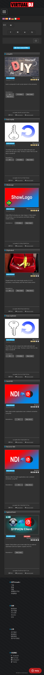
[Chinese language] (18, 19)
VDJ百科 (13, 613)
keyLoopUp (10, 119)
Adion (37, 405)
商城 (12, 587)
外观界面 (14, 593)
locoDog (36, 77)
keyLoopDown (11, 316)
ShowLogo (10, 185)
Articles (13, 615)
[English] (3, 19)
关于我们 (14, 632)
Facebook (15, 656)
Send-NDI (9, 381)
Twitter (14, 662)
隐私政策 (14, 636)
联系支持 (14, 608)
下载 (12, 585)
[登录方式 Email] (11, 25)
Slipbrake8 (10, 250)
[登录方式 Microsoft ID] (17, 32)
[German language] (12, 19)
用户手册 (14, 611)
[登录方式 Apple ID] (25, 32)
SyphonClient (10, 512)
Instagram (15, 660)
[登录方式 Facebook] (11, 32)
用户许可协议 (15, 638)
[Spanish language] (6, 19)
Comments (20, 115)
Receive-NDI (10, 447)
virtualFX (9, 54)
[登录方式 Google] (32, 32)
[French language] (9, 19)
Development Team (33, 208)
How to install (29, 115)
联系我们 (14, 634)
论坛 (12, 617)
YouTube (15, 658)
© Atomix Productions (22, 673)
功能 (12, 589)
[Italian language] (15, 19)
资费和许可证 (15, 591)
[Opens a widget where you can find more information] (35, 671)
